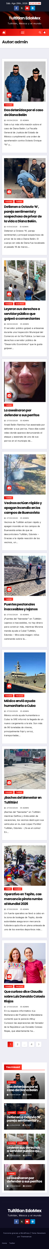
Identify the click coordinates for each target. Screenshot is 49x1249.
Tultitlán (19, 201)
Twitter (12, 1243)
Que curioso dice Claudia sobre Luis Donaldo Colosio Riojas (24, 996)
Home (4, 1243)
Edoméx (8, 105)
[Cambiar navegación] (22, 32)
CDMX (8, 889)
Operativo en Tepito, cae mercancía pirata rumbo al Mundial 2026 (23, 899)
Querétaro (20, 304)
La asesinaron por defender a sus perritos (24, 1180)
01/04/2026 (12, 227)
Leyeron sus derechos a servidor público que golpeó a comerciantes (22, 314)
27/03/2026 (12, 421)
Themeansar (26, 1236)
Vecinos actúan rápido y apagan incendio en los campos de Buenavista (23, 508)
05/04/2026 (12, 120)
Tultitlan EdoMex (24, 18)
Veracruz (19, 696)
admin (26, 120)
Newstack (41, 1233)
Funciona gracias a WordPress (16, 1233)
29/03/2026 (12, 324)
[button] (40, 32)
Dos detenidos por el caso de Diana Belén (22, 1088)
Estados (8, 304)
